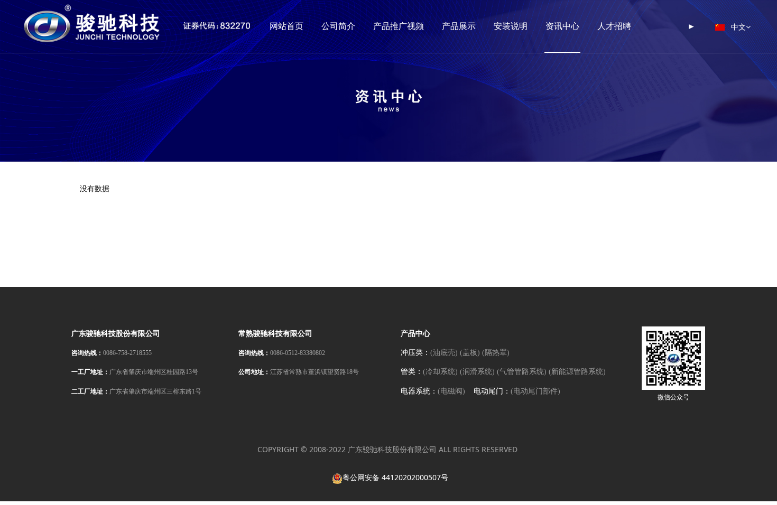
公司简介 (338, 26)
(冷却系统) (440, 372)
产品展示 (459, 26)
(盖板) (470, 353)
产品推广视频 (398, 26)
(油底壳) (444, 353)
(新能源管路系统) (577, 372)
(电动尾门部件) (535, 391)
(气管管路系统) (522, 372)
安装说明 (511, 26)
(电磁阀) (451, 391)
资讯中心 (562, 26)
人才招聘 (614, 26)
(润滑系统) (477, 372)
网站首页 (286, 26)
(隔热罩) (496, 353)
